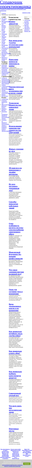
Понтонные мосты (14, 430)
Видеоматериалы (6, 53)
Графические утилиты (5, 74)
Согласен (26, 463)
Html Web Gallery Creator (27, 455)
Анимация (4, 70)
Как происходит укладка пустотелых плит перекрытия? (16, 44)
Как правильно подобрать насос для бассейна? (16, 333)
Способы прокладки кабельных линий (13, 205)
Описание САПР (4, 34)
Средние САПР (4, 40)
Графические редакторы (5, 68)
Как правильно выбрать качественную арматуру (15, 375)
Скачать (12, 9)
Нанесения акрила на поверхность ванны (14, 62)
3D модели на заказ (27, 21)
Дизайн (4, 90)
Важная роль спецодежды (16, 452)
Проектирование (6, 89)
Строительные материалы (5, 87)
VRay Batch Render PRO (27, 453)
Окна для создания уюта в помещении (16, 292)
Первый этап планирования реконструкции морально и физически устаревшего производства (5, 456)
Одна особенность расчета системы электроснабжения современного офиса (17, 229)
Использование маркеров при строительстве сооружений (15, 129)
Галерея (20, 9)
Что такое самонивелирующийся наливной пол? (18, 272)
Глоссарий (7, 9)
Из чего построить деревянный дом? (14, 187)
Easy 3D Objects (26, 451)
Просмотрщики (6, 72)
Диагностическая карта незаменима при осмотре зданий (16, 90)
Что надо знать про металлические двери (15, 409)
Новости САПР (4, 55)
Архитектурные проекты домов (5, 452)
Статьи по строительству (5, 78)
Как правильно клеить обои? (15, 352)
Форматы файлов (4, 109)
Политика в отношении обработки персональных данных (5, 115)
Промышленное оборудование (6, 82)
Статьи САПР (3, 32)
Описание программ (4, 66)
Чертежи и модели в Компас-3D (27, 30)
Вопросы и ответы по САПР (4, 59)
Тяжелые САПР (4, 37)
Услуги (16, 9)
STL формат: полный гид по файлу (4, 27)
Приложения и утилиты (5, 48)
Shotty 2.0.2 (26, 449)
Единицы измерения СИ (4, 102)
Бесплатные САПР (5, 45)
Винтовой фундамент (16, 450)
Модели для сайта (26, 26)
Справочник (5, 99)
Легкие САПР (3, 43)
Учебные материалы (4, 51)
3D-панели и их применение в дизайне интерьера (15, 171)
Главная (2, 9)
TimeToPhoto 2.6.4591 (27, 450)
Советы (4, 85)
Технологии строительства (5, 92)
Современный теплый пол (15, 394)
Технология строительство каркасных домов (15, 106)
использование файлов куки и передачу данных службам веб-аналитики (12, 465)
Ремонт (3, 94)
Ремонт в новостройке (16, 449)
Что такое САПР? (4, 19)
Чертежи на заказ (26, 23)
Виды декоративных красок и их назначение (15, 307)
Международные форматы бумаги (6, 106)
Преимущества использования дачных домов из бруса (15, 455)
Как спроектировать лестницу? (5, 450)
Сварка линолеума (13, 23)
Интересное (5, 96)
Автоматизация (6, 80)
